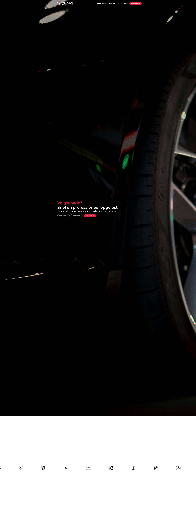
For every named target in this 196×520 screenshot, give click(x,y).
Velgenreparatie (101, 3)
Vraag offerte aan (135, 3)
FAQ (119, 3)
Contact (125, 3)
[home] (65, 3)
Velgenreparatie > (63, 215)
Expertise (112, 3)
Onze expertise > (76, 215)
